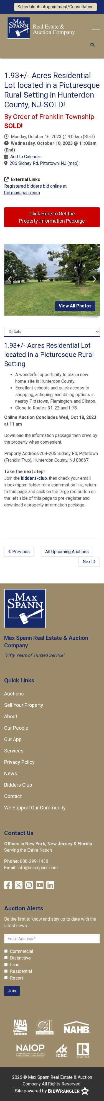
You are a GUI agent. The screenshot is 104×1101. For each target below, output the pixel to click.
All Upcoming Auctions (67, 551)
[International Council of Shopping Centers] (61, 1050)
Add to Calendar (25, 156)
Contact (13, 796)
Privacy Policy (19, 762)
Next (88, 561)
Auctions (14, 694)
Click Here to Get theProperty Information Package (52, 217)
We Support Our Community (35, 808)
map (73, 163)
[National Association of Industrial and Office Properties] (30, 1050)
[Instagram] (29, 885)
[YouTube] (40, 885)
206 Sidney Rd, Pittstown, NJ (38, 163)
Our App (13, 739)
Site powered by (31, 1090)
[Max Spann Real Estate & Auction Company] (41, 27)
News (10, 773)
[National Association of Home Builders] (76, 1026)
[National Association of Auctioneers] (20, 1026)
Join (12, 990)
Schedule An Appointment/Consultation (55, 6)
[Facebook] (8, 885)
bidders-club (33, 478)
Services (14, 751)
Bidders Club (18, 785)
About (10, 716)
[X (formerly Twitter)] (18, 885)
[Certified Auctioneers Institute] (44, 1026)
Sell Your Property (23, 705)
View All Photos (75, 306)
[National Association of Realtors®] (83, 1050)
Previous (20, 551)
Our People (16, 728)
